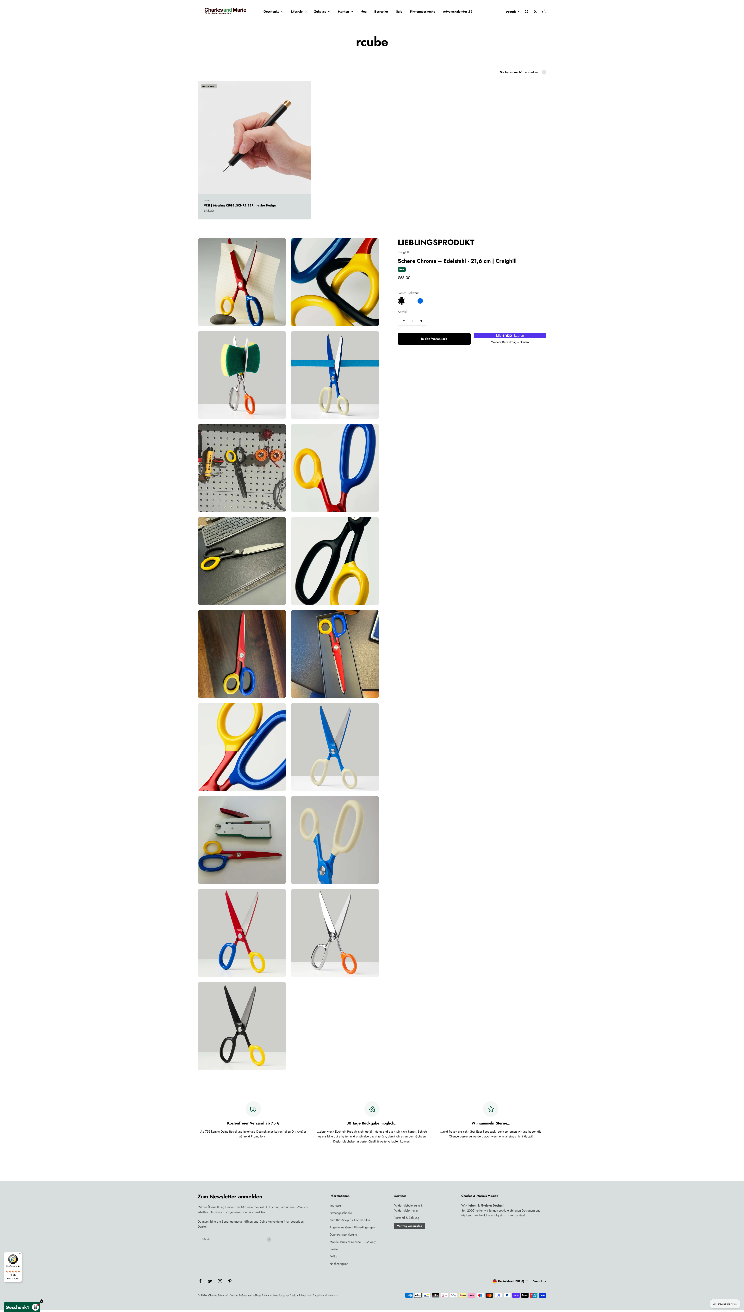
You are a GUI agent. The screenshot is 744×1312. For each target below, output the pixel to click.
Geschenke (271, 11)
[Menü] (19, 1254)
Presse (334, 1249)
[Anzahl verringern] (403, 320)
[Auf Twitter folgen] (210, 1281)
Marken (343, 11)
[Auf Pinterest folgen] (229, 1281)
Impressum (336, 1205)
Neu (364, 11)
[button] (22, 1307)
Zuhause (320, 11)
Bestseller (381, 11)
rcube (206, 200)
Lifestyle (297, 11)
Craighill (403, 252)
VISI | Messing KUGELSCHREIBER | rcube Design (240, 205)
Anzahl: (403, 312)
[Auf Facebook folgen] (200, 1281)
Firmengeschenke (422, 11)
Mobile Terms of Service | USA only (353, 1242)
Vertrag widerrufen (409, 1226)
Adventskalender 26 (458, 11)
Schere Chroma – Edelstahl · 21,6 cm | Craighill (457, 261)
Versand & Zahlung (406, 1217)
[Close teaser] (41, 1301)
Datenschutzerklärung (343, 1234)
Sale (399, 11)
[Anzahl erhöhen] (421, 320)
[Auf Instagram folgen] (220, 1281)
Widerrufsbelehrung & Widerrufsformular (408, 1208)
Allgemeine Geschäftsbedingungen (352, 1227)
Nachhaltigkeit (339, 1263)
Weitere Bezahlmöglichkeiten (510, 342)
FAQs (333, 1256)
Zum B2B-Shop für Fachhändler (350, 1220)
